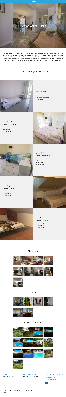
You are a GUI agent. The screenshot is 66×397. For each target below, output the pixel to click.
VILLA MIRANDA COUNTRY (30, 374)
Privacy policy (22, 390)
